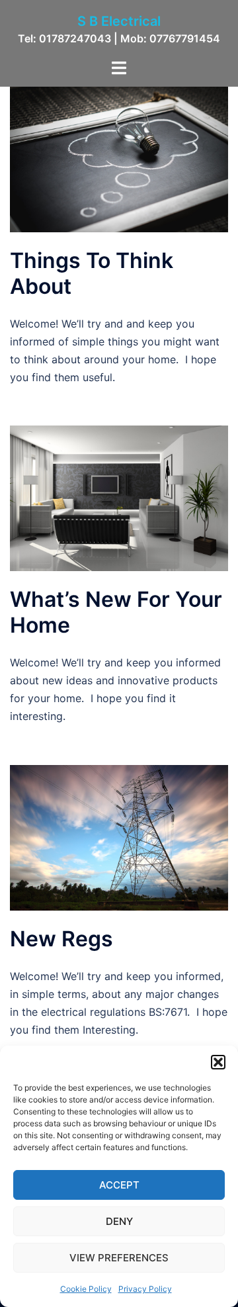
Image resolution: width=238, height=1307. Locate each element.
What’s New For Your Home (116, 611)
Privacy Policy (145, 1289)
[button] (218, 1062)
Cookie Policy (86, 1289)
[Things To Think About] (119, 158)
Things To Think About (91, 273)
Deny (119, 1221)
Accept (119, 1185)
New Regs (61, 939)
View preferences (119, 1257)
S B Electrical (119, 21)
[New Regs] (119, 836)
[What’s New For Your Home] (119, 497)
